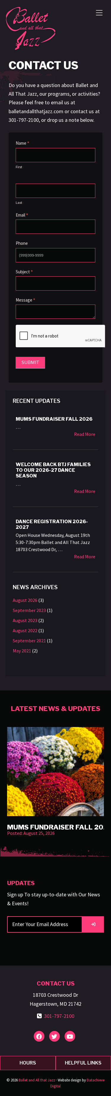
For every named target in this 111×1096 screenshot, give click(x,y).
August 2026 (25, 600)
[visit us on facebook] (39, 1036)
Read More (84, 434)
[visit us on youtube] (70, 1036)
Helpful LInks (83, 1063)
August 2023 (25, 620)
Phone (22, 243)
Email (22, 215)
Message (25, 300)
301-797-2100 (59, 1016)
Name (22, 143)
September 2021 (29, 641)
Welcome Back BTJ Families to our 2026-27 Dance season (53, 470)
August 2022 (25, 630)
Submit (30, 362)
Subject (24, 272)
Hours (28, 1063)
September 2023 (29, 610)
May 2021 (22, 651)
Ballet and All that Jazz (37, 1080)
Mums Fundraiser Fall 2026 (54, 419)
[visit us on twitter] (54, 1036)
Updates (21, 883)
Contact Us (56, 983)
